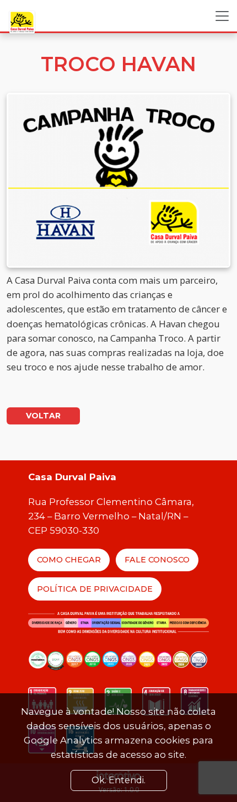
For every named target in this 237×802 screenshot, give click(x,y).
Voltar (43, 416)
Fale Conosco (157, 560)
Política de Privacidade (95, 589)
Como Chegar (69, 560)
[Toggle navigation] (222, 16)
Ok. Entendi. (118, 780)
